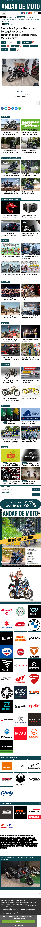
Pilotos (34, 846)
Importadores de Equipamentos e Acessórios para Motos (19, 844)
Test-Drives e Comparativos (10, 158)
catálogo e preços (11, 17)
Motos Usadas (5, 835)
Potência (4, 49)
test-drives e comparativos (32, 19)
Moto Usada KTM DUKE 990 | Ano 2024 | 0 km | (17, 859)
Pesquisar (36, 489)
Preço (25, 46)
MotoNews (4, 117)
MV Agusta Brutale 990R (20, 95)
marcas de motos (30, 17)
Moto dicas (5, 406)
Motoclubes (20, 846)
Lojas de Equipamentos (24, 842)
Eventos (4, 447)
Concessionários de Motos (9, 840)
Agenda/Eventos (16, 835)
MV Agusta (14, 46)
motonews (21, 19)
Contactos (4, 900)
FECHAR (18, 922)
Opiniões (4, 240)
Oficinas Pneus (11, 842)
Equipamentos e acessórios (10, 199)
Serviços (3, 848)
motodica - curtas (5, 21)
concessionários (5, 19)
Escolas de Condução (8, 846)
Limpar (3, 42)
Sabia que (4, 364)
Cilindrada (34, 46)
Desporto (4, 323)
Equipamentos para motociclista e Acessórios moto (17, 838)
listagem (12, 24)
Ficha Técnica (11, 900)
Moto (3, 46)
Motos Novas (28, 835)
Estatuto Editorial (21, 900)
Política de (18, 925)
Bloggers (28, 846)
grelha (6, 24)
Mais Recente (26, 42)
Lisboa (12, 49)
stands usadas (14, 19)
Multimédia (5, 282)
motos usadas (21, 17)
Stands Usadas (24, 840)
